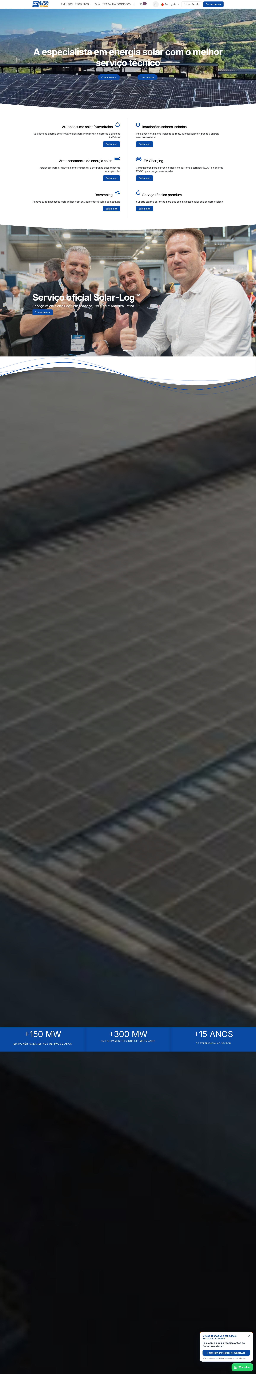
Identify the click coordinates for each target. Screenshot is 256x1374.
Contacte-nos (213, 4)
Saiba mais (111, 144)
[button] (156, 4)
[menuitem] (67, 4)
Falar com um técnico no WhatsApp (226, 1353)
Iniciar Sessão (192, 4)
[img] (13, 290)
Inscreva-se (147, 77)
